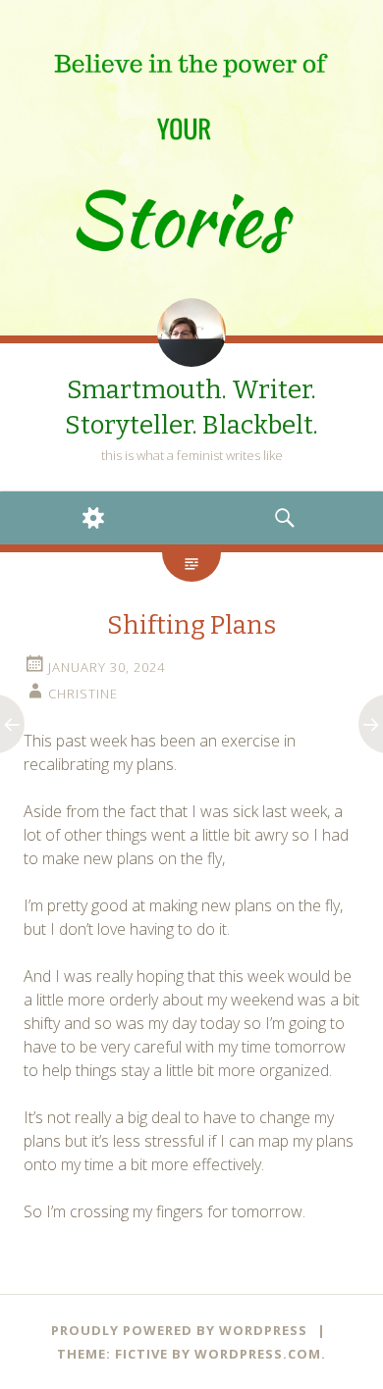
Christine (83, 693)
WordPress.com (257, 1354)
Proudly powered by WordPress (179, 1330)
